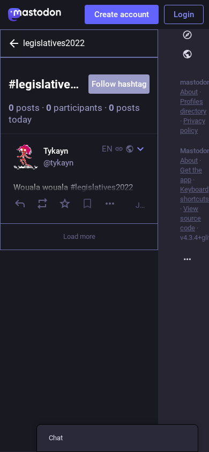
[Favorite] (64, 203)
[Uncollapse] (140, 148)
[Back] (12, 43)
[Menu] (109, 203)
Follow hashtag (119, 84)
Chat (56, 438)
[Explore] (194, 35)
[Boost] (42, 203)
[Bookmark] (87, 203)
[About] (194, 259)
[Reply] (19, 203)
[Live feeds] (194, 54)
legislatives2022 (54, 43)
